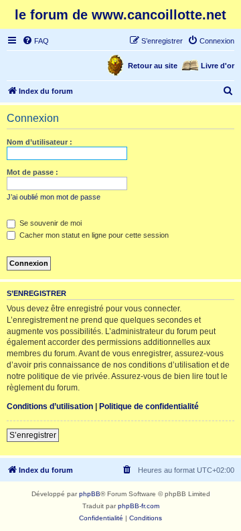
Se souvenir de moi (49, 223)
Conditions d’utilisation (50, 406)
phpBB (89, 494)
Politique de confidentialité (149, 406)
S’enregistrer (32, 435)
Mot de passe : (32, 172)
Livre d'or (217, 66)
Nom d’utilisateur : (39, 142)
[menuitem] (35, 41)
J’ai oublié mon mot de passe (53, 197)
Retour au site (152, 66)
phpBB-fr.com (138, 506)
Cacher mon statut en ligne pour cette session (93, 235)
